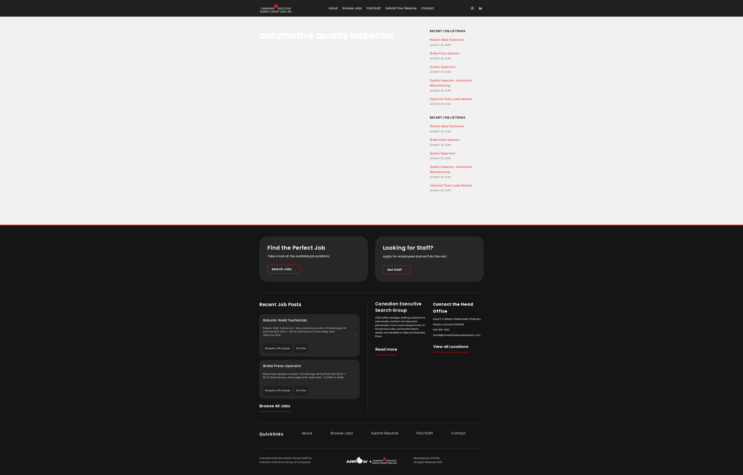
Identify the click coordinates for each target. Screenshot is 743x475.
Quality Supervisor (443, 66)
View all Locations (450, 346)
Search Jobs (282, 269)
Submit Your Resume (401, 8)
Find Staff (373, 8)
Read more (386, 349)
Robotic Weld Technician (447, 39)
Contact (427, 8)
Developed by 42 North (427, 458)
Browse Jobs (352, 8)
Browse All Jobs (274, 406)
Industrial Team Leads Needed (451, 99)
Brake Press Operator (445, 53)
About (333, 8)
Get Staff (394, 269)
